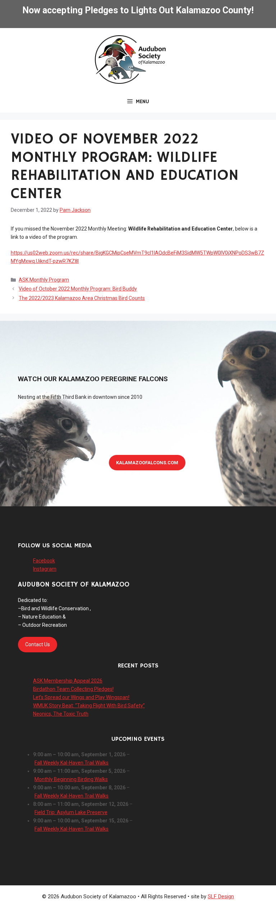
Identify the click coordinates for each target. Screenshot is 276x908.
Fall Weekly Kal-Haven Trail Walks (71, 763)
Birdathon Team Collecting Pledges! (73, 689)
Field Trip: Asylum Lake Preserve (70, 812)
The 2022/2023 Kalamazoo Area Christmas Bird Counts (82, 298)
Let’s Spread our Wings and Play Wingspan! (81, 697)
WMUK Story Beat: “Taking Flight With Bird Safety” (89, 705)
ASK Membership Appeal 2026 (67, 681)
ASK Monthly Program (44, 280)
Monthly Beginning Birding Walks (71, 779)
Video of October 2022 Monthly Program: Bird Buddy (78, 289)
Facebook (44, 560)
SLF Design (221, 896)
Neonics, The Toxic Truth (60, 714)
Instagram (44, 569)
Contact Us (37, 644)
